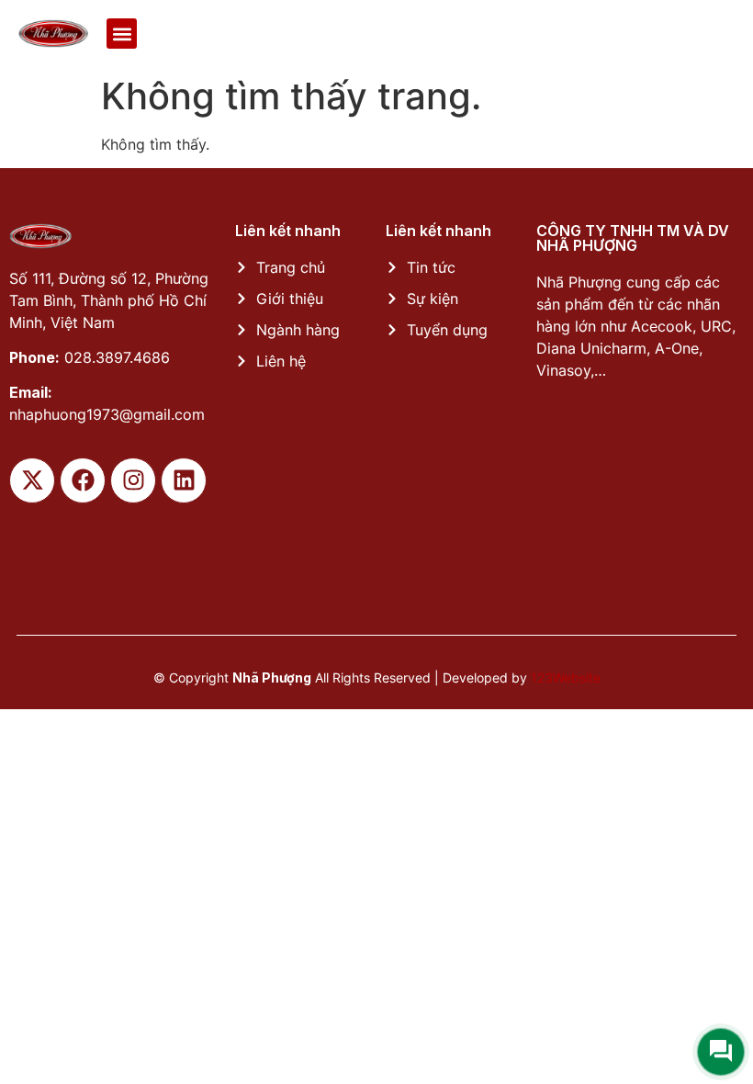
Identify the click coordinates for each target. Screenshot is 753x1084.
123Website (566, 677)
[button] (122, 33)
